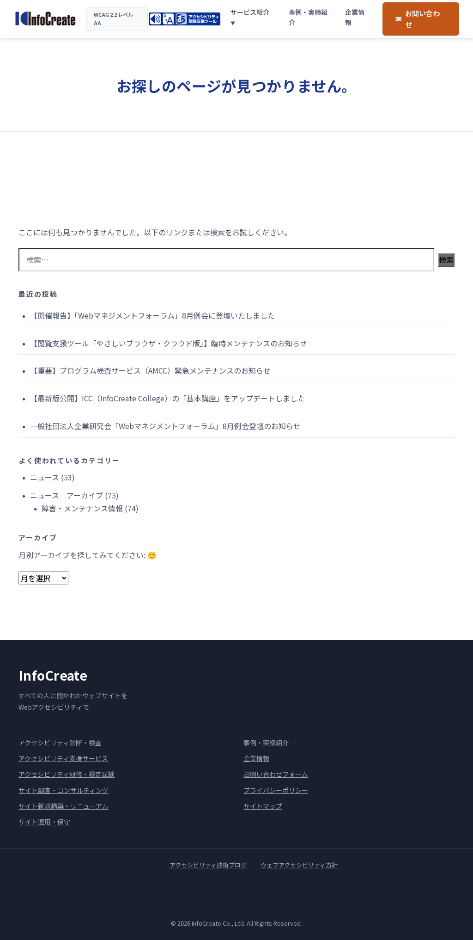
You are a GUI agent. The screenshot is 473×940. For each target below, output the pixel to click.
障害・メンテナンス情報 (82, 508)
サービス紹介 (249, 12)
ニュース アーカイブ (66, 495)
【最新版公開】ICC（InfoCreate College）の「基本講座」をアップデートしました (167, 398)
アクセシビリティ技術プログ (208, 864)
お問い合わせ (422, 18)
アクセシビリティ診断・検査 (60, 742)
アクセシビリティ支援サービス (63, 758)
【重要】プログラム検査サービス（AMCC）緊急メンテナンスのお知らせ (150, 370)
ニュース (44, 477)
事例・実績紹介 (308, 17)
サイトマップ (262, 806)
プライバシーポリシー (275, 790)
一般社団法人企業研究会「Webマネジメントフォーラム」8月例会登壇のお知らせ (165, 425)
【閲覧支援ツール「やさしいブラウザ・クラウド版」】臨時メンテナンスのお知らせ (168, 343)
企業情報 (354, 17)
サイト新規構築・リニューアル (63, 806)
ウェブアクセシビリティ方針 (299, 864)
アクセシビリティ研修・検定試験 (66, 774)
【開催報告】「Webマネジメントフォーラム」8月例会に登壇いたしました (153, 315)
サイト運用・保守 (44, 821)
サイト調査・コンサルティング (63, 790)
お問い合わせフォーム (275, 774)
